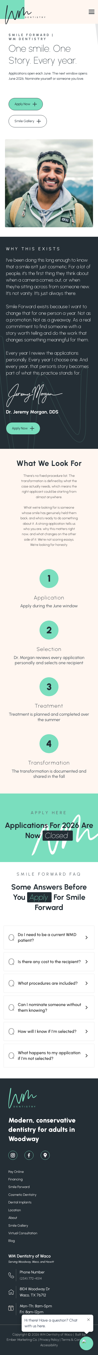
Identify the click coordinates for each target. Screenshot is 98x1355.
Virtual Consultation (22, 1233)
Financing (15, 1179)
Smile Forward (18, 1187)
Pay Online (16, 1172)
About (12, 1218)
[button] (49, 937)
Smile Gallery (18, 1226)
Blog (11, 1241)
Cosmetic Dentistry (22, 1195)
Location (14, 1210)
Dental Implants (19, 1202)
